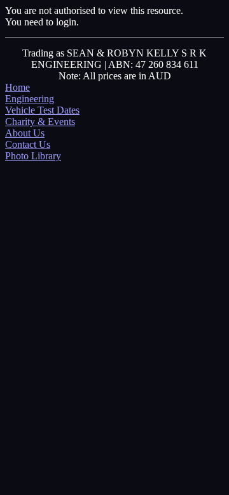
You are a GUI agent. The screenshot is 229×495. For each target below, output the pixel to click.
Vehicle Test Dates (42, 110)
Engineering (29, 98)
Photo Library (33, 155)
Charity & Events (40, 121)
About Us (25, 133)
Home (17, 87)
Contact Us (27, 144)
